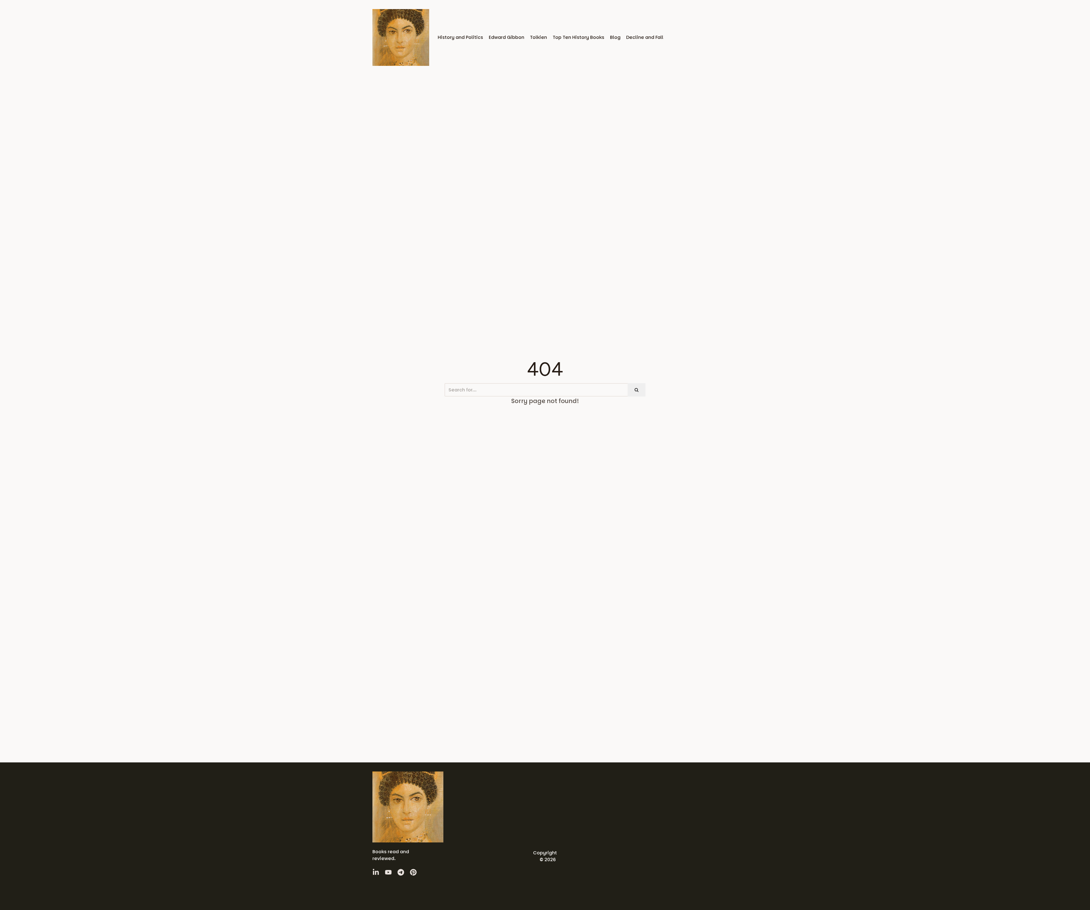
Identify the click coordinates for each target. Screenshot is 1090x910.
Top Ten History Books (578, 37)
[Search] (636, 390)
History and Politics (460, 37)
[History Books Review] (400, 37)
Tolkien (538, 37)
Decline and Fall (644, 37)
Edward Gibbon (506, 37)
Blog (615, 37)
